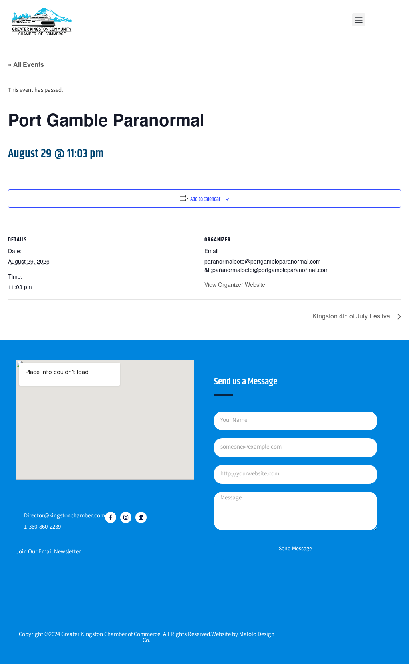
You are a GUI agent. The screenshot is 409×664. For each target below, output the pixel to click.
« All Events (26, 64)
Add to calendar (205, 199)
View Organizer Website (234, 284)
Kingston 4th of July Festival (352, 315)
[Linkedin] (141, 517)
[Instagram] (125, 517)
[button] (358, 19)
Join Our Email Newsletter (48, 552)
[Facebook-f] (110, 517)
